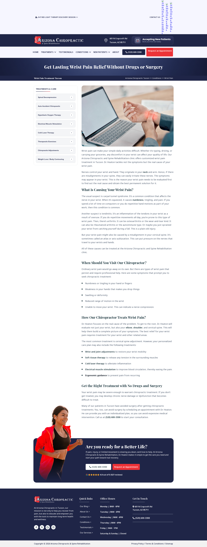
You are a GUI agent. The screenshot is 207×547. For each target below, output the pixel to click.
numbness (138, 199)
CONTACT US (155, 17)
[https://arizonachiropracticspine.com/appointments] (153, 40)
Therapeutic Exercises (47, 141)
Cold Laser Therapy (46, 133)
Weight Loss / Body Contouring (51, 159)
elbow (129, 327)
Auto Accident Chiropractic (49, 106)
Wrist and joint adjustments (100, 351)
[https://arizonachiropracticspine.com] (61, 40)
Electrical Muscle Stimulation (50, 124)
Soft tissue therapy (95, 357)
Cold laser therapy (94, 363)
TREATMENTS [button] (47, 52)
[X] (42, 527)
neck (145, 172)
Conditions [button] (82, 52)
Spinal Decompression (47, 97)
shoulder (137, 327)
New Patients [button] (100, 52)
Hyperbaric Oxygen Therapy (49, 115)
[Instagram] (53, 527)
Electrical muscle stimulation (100, 369)
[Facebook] (36, 527)
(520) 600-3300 (113, 417)
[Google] (48, 527)
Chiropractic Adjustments (48, 150)
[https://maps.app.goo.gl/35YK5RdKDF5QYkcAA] (103, 40)
